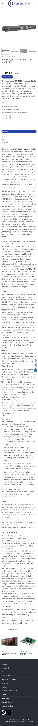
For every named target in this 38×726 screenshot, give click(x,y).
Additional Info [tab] (6, 134)
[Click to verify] (6, 712)
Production (5, 56)
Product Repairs (7, 676)
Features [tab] (4, 136)
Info (2, 672)
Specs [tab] (3, 139)
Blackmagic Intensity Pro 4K (27, 653)
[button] (2, 3)
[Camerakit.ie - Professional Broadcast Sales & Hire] (19, 3)
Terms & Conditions (8, 679)
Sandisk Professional (9, 691)
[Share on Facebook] (3, 117)
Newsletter (5, 683)
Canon (3, 695)
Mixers (14, 56)
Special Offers (6, 702)
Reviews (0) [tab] (5, 145)
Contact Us (5, 668)
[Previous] (4, 28)
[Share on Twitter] (6, 117)
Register (4, 687)
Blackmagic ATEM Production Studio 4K (15, 113)
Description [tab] (5, 131)
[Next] (33, 28)
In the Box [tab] (5, 142)
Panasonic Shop (7, 706)
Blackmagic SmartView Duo (8, 653)
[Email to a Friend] (10, 117)
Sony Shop (5, 698)
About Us (4, 664)
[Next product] (3, 68)
